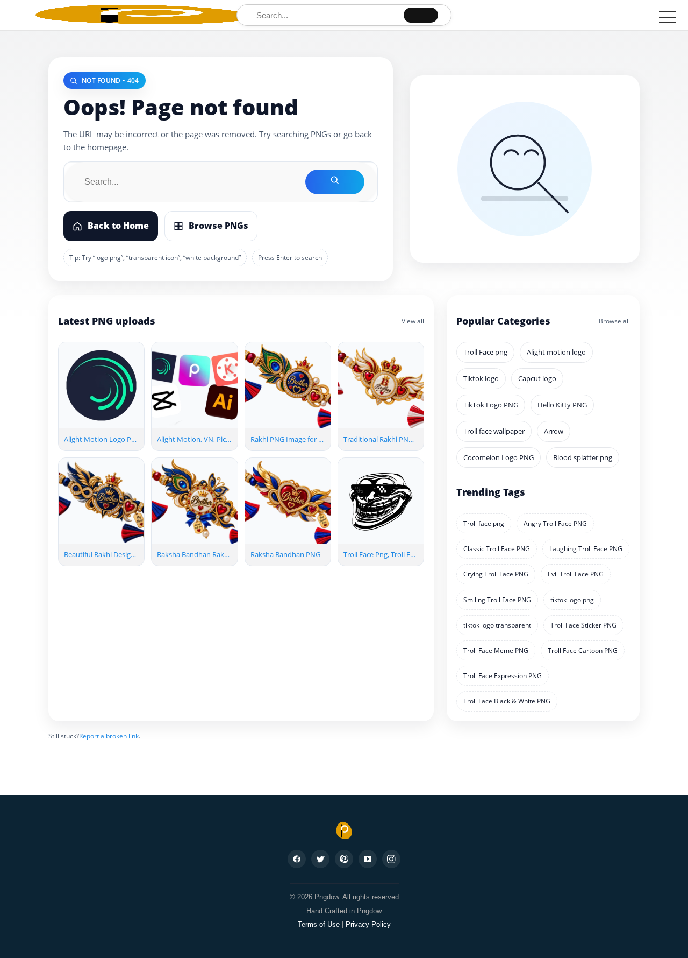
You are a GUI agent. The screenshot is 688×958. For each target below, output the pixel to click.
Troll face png (483, 523)
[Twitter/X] (320, 859)
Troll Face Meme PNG (495, 650)
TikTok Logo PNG (490, 405)
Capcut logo (537, 378)
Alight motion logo (556, 352)
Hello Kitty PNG (562, 405)
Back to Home (118, 225)
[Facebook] (297, 859)
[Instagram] (391, 859)
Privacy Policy (368, 924)
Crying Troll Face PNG (495, 574)
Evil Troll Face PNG (576, 574)
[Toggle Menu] (667, 17)
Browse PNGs (218, 225)
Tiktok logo (481, 378)
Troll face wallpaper (494, 431)
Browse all (614, 321)
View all (413, 321)
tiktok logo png (572, 599)
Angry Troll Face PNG (555, 523)
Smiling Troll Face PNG (497, 599)
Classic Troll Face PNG (496, 548)
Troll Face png (485, 352)
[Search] (421, 15)
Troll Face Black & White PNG (506, 701)
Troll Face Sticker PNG (583, 625)
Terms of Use (319, 924)
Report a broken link (109, 736)
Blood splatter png (582, 457)
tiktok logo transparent (497, 625)
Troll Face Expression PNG (502, 675)
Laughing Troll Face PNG (585, 548)
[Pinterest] (344, 859)
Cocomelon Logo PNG (498, 457)
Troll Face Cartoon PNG (583, 650)
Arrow (553, 431)
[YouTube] (368, 859)
